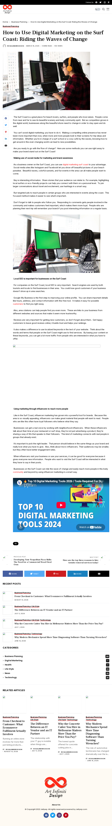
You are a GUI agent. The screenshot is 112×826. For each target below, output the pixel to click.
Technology (57, 677)
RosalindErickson (15, 46)
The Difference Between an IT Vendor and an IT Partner (43, 610)
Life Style (57, 669)
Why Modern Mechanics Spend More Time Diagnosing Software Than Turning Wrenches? (60, 637)
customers (18, 304)
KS (16, 543)
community (18, 472)
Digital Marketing (56, 660)
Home (5, 22)
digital (66, 164)
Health (56, 664)
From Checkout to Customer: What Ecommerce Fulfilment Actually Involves (53, 596)
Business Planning (19, 22)
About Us (56, 805)
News (57, 673)
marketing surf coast (78, 164)
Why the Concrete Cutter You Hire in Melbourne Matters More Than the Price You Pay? (58, 623)
